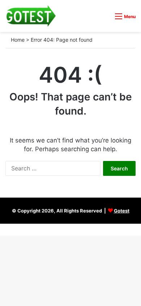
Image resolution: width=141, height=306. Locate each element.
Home (18, 40)
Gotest (121, 211)
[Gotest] (30, 16)
